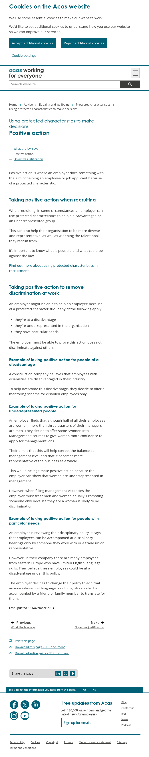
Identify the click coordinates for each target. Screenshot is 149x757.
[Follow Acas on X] (25, 704)
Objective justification (28, 159)
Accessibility (17, 742)
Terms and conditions (23, 748)
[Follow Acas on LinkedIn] (35, 704)
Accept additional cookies (32, 43)
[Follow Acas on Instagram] (14, 715)
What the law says (26, 149)
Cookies (35, 742)
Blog (124, 702)
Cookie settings (24, 55)
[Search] (130, 84)
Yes (84, 689)
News (124, 719)
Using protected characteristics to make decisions (43, 109)
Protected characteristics (93, 105)
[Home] (26, 70)
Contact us (127, 708)
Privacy (68, 742)
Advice (28, 105)
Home (13, 105)
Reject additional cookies (84, 43)
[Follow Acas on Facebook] (14, 704)
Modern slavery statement (95, 742)
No (94, 689)
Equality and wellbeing (54, 105)
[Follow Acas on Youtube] (25, 715)
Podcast (126, 725)
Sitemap (122, 742)
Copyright (52, 742)
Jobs (123, 713)
